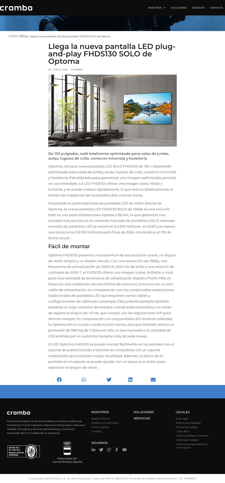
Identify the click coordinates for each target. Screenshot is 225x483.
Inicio (13, 36)
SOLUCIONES (144, 412)
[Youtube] (124, 450)
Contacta (216, 7)
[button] (68, 379)
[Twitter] (101, 450)
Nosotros (155, 7)
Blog (24, 36)
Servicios (198, 7)
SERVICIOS (142, 418)
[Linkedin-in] (93, 450)
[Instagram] (109, 450)
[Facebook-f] (117, 450)
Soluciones (179, 7)
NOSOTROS (100, 412)
